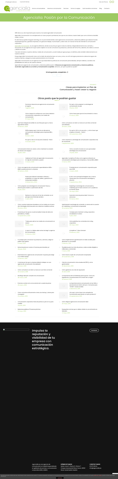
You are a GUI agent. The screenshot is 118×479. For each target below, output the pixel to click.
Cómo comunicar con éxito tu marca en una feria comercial (35, 270)
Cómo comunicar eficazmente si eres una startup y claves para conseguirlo (36, 293)
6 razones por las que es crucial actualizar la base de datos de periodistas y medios (35, 213)
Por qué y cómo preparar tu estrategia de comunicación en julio (81, 105)
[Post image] (19, 107)
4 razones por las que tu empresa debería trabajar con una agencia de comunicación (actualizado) (34, 263)
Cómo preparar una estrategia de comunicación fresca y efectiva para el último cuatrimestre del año (34, 187)
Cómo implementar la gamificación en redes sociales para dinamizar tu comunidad (78, 240)
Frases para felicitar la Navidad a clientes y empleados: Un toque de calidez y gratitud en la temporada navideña (38, 178)
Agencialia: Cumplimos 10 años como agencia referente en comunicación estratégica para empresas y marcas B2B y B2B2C (80, 159)
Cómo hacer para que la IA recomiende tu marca (83, 113)
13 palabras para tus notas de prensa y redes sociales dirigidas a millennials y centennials (80, 248)
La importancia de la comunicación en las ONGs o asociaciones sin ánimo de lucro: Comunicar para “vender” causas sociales (83, 285)
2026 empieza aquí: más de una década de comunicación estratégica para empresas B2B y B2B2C (38, 132)
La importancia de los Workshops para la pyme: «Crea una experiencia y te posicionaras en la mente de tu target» (78, 276)
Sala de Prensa (103, 2)
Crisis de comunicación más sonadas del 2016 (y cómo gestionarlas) (77, 263)
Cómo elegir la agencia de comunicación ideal (75, 302)
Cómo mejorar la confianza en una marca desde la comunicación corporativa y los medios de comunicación (39, 115)
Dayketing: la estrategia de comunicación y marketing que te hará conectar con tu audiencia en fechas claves (83, 187)
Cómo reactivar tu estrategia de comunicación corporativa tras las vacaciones (80, 140)
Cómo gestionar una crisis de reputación (73, 270)
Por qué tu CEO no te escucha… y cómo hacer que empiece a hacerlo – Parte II (83, 131)
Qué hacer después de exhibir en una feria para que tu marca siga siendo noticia (35, 123)
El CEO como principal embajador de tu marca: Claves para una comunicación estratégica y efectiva (82, 178)
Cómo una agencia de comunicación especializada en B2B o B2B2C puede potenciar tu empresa (35, 168)
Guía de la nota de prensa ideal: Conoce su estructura (81, 196)
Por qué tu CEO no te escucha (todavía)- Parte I (39, 140)
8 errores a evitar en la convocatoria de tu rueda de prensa (34, 283)
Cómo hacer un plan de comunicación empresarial (76, 255)
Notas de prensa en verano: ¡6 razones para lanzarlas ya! (33, 247)
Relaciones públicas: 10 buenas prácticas (29, 309)
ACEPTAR (60, 477)
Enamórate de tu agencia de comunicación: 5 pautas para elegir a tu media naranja (36, 255)
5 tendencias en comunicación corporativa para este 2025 (83, 168)
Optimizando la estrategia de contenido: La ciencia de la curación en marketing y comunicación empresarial (80, 205)
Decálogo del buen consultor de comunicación (31, 275)
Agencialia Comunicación (22, 46)
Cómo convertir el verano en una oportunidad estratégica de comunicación (82, 150)
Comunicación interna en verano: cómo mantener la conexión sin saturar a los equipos (35, 150)
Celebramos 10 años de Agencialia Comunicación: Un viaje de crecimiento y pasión (39, 159)
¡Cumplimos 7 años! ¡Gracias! (77, 230)
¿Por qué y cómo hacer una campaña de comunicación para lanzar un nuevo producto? (82, 293)
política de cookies (98, 475)
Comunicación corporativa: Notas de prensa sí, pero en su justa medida (35, 302)
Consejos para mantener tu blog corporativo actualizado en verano (82, 213)
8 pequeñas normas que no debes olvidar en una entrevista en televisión (79, 310)
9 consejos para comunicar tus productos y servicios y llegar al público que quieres (35, 240)
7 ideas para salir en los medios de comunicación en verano (40, 222)
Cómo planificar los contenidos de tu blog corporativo (81, 222)
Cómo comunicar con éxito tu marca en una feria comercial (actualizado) (79, 123)
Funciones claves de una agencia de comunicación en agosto (39, 105)
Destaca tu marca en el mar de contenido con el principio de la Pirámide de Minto (39, 196)
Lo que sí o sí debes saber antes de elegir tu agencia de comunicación (40, 231)
